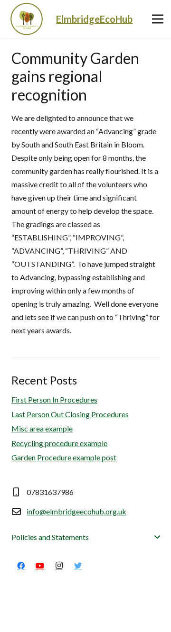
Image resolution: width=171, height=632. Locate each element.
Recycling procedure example (59, 443)
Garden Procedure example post (63, 457)
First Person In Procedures (54, 399)
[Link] (27, 19)
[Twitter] (77, 565)
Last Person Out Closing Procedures (70, 414)
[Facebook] (20, 565)
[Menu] (158, 19)
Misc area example (42, 428)
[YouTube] (39, 565)
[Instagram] (58, 565)
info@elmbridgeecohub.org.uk (76, 511)
